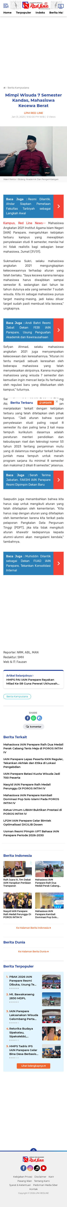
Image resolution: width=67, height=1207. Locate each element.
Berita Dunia (14, 942)
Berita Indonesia (17, 856)
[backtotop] (33, 1151)
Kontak (33, 1189)
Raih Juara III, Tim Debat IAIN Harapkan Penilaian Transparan (17, 882)
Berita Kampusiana (17, 696)
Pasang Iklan (24, 1181)
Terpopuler (23, 12)
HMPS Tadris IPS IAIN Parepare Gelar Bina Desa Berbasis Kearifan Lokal (23, 1050)
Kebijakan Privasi (22, 1176)
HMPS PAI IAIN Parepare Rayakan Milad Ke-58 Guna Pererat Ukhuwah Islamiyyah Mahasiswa (31, 681)
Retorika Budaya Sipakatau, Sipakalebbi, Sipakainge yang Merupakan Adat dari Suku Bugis (24, 1032)
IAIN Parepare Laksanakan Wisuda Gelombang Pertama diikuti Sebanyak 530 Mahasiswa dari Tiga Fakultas (24, 1015)
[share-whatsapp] (33, 718)
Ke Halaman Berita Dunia (32, 951)
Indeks (40, 12)
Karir (51, 1176)
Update (47, 402)
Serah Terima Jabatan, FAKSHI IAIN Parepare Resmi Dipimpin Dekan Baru (28, 479)
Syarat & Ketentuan (20, 1185)
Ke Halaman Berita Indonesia (32, 927)
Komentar (35, 726)
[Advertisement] (33, 49)
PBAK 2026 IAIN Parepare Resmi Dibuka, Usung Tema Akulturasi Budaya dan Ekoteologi (24, 980)
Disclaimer (40, 1176)
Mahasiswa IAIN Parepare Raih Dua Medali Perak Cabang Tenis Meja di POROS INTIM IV (47, 883)
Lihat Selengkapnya (32, 1065)
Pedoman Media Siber (45, 1185)
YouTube (46, 1172)
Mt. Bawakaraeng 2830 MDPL (21, 996)
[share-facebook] (27, 718)
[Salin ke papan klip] (39, 718)
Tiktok (38, 1172)
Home (7, 12)
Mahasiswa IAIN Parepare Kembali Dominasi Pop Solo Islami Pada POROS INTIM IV (46, 914)
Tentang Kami (42, 1181)
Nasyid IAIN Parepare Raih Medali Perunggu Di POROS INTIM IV (17, 914)
